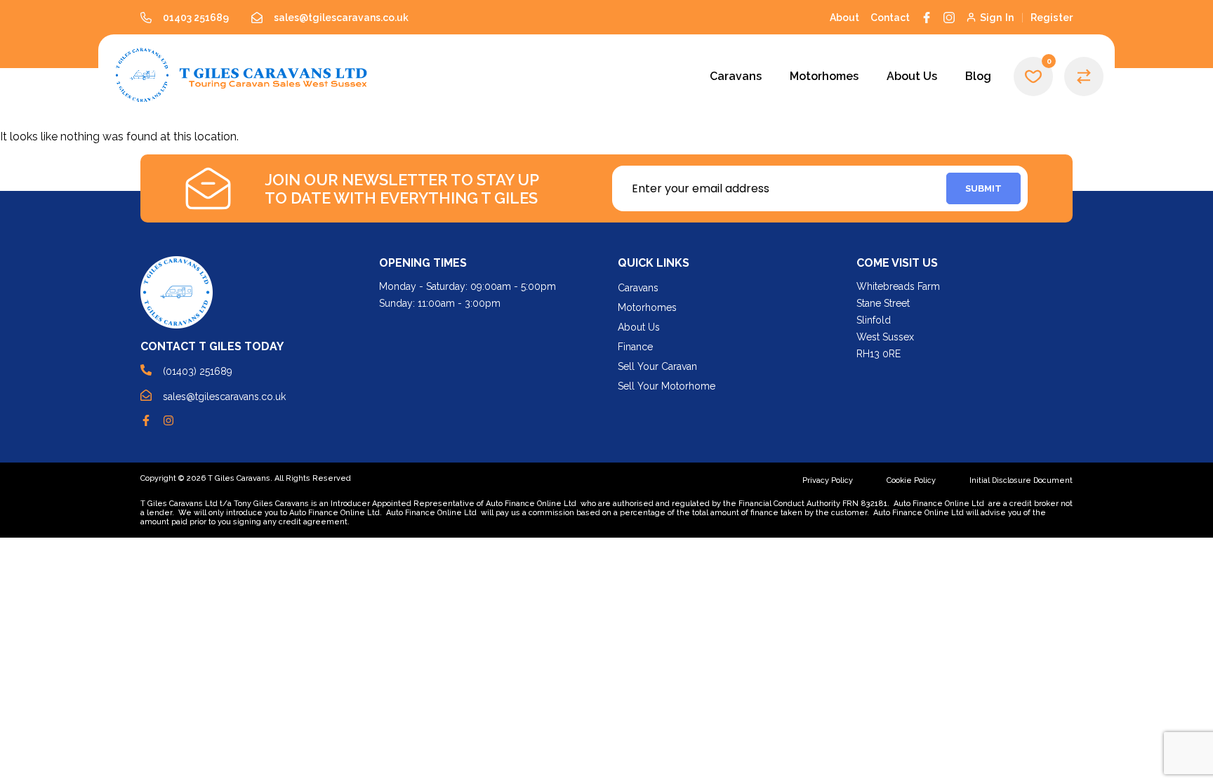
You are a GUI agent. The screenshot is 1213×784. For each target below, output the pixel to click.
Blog (978, 76)
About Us (912, 76)
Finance (635, 346)
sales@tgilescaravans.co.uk (224, 396)
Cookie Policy (911, 480)
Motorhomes (824, 76)
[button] (1033, 76)
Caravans (736, 76)
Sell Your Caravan (657, 366)
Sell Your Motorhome (666, 386)
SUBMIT (983, 188)
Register (1051, 17)
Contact (890, 17)
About (844, 17)
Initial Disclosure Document (1021, 480)
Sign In (997, 17)
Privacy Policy (827, 480)
